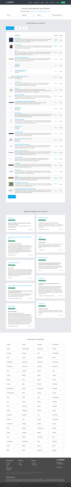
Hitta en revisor (20, 480)
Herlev (55, 127)
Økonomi (18, 28)
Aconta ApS (41, 278)
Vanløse (55, 190)
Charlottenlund (44, 11)
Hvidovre (55, 83)
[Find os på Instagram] (62, 484)
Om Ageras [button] (52, 2)
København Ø (56, 53)
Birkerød (55, 59)
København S (56, 46)
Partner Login (34, 464)
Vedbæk (55, 108)
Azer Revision (41, 303)
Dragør (55, 90)
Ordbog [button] (46, 2)
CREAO (40, 237)
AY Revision (10, 217)
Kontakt (7, 464)
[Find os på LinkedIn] (64, 484)
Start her (63, 2)
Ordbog (20, 464)
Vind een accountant (38, 480)
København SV (56, 96)
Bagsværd (56, 178)
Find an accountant (60, 480)
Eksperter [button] (30, 2)
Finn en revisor (28, 480)
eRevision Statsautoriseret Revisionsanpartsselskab (20, 285)
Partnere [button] (57, 2)
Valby (56, 71)
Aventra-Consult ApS (43, 217)
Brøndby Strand (55, 40)
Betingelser (8, 469)
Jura (25, 28)
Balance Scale (11, 306)
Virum (56, 171)
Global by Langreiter (43, 257)
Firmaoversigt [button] (36, 2)
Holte (56, 65)
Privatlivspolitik (9, 468)
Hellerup (35, 11)
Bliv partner (34, 463)
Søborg (49, 11)
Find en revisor (11, 480)
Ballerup (55, 152)
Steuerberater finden (49, 480)
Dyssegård (39, 11)
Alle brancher (9, 28)
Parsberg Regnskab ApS (13, 262)
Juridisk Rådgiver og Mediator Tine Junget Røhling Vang (19, 237)
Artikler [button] (42, 2)
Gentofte (31, 11)
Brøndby (55, 165)
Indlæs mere (12, 196)
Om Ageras (8, 463)
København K (56, 77)
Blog (20, 463)
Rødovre (55, 115)
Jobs (7, 466)
